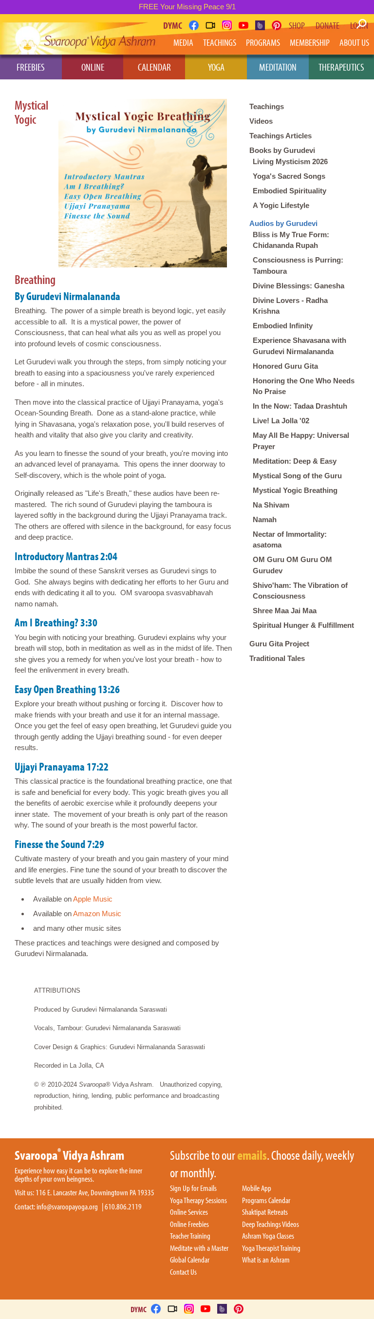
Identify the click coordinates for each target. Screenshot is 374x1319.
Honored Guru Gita (285, 366)
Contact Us (183, 1272)
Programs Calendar (266, 1200)
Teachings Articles (280, 136)
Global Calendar (189, 1260)
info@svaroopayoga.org (67, 1207)
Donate (327, 25)
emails (252, 1156)
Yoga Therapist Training (271, 1248)
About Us (354, 42)
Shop (297, 25)
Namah (265, 519)
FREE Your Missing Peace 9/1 (187, 6)
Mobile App (256, 1188)
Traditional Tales (277, 658)
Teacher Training (190, 1236)
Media (183, 42)
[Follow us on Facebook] (194, 25)
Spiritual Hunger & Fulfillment (303, 625)
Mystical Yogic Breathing (295, 490)
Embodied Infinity (283, 325)
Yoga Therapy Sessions (198, 1200)
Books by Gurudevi (282, 150)
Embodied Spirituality (289, 191)
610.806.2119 (123, 1207)
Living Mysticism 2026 (290, 161)
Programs (263, 42)
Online (92, 66)
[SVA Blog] (260, 25)
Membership (310, 42)
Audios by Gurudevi (283, 223)
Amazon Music (97, 913)
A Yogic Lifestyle (281, 205)
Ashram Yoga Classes (268, 1236)
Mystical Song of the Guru (297, 475)
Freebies (31, 66)
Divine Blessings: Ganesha (298, 286)
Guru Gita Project (279, 644)
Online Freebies (189, 1224)
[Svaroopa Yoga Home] (42, 36)
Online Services (189, 1212)
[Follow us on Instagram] (227, 25)
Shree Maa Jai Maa (285, 610)
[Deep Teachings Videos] (210, 25)
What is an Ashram (266, 1260)
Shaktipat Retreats (265, 1212)
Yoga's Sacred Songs (289, 176)
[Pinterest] (276, 25)
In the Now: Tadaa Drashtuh (300, 406)
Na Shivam (271, 505)
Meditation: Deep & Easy (295, 461)
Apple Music (92, 899)
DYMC (172, 25)
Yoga (216, 66)
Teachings (219, 42)
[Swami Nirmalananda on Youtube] (243, 25)
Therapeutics (341, 66)
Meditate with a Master (199, 1248)
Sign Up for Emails (193, 1188)
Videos (261, 121)
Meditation (278, 66)
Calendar (154, 66)
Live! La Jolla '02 (281, 420)
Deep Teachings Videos (270, 1224)
